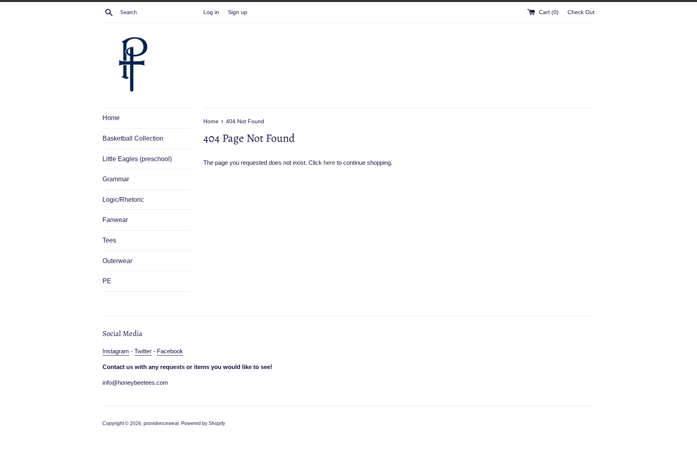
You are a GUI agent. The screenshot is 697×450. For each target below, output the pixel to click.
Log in (211, 12)
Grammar (115, 179)
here (329, 162)
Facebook (170, 351)
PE (106, 281)
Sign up (237, 12)
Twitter (143, 351)
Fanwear (115, 219)
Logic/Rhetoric (123, 199)
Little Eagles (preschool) (137, 159)
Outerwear (117, 260)
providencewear (161, 423)
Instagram (115, 351)
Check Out (581, 12)
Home (111, 117)
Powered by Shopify (203, 423)
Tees (109, 240)
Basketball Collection (132, 138)
